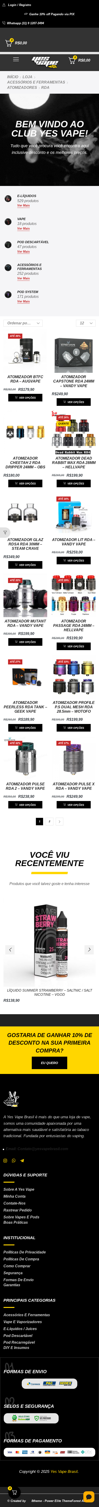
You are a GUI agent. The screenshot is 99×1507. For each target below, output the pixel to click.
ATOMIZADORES (22, 88)
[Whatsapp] (14, 1161)
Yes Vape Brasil (64, 1471)
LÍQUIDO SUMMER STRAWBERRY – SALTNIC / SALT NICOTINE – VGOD (49, 992)
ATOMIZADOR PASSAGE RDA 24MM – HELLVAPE (73, 625)
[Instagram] (5, 1161)
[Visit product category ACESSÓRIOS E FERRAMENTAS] (8, 272)
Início (12, 77)
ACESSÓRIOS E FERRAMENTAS (36, 82)
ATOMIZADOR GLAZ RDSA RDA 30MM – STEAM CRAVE (25, 544)
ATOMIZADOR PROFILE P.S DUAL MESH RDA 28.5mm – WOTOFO (74, 707)
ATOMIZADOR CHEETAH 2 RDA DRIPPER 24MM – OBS (25, 462)
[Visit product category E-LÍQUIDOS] (8, 201)
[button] (16, 5)
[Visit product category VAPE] (8, 224)
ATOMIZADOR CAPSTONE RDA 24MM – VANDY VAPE (73, 381)
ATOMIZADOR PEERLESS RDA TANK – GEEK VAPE (25, 707)
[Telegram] (22, 1161)
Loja (27, 77)
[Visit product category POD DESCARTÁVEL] (8, 247)
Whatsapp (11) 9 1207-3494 (25, 23)
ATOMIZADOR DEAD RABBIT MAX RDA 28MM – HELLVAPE (74, 462)
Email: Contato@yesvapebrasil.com (37, 1149)
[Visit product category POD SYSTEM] (8, 297)
